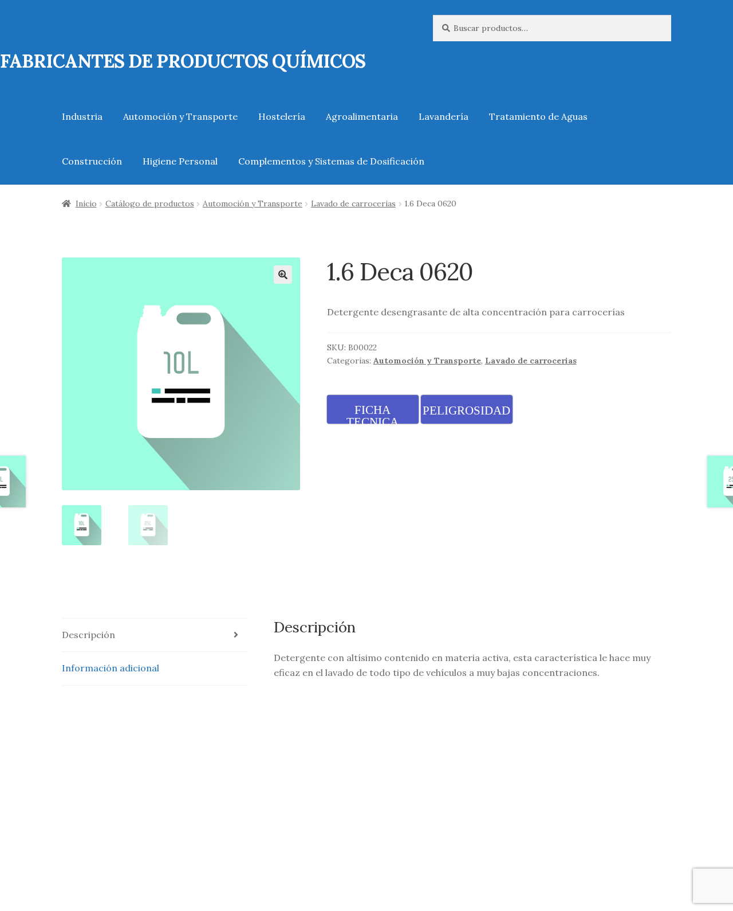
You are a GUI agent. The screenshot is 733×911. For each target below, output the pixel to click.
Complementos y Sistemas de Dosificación (331, 161)
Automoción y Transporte (180, 116)
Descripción (88, 634)
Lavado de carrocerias (353, 203)
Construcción (92, 161)
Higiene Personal (180, 161)
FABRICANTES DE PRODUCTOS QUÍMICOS (182, 61)
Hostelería (281, 116)
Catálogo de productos (149, 203)
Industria (82, 116)
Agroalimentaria (362, 116)
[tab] (154, 635)
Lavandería (443, 116)
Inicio (86, 203)
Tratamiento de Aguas (538, 116)
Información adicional (110, 668)
